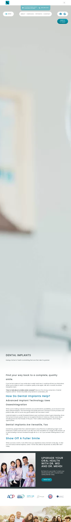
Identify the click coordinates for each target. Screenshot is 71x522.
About (23, 13)
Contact (47, 13)
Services (30, 13)
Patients (39, 13)
